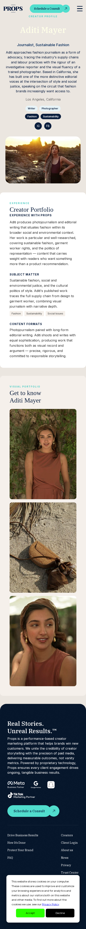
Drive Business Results (22, 835)
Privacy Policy (50, 904)
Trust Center (70, 872)
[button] (80, 9)
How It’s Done (16, 843)
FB (48, 126)
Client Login (69, 843)
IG (38, 126)
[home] (13, 9)
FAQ (10, 858)
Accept (30, 913)
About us (67, 850)
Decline (60, 913)
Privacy (66, 865)
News (64, 858)
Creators (67, 835)
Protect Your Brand (20, 850)
